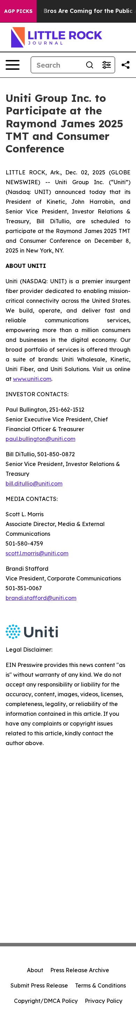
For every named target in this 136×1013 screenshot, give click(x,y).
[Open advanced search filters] (106, 65)
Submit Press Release (39, 985)
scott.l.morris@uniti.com (37, 553)
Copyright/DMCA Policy (46, 1000)
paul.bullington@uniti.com (40, 438)
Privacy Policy (103, 1000)
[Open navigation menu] (13, 65)
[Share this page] (125, 65)
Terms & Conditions (100, 985)
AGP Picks (18, 11)
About (35, 970)
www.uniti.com (32, 378)
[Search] (89, 65)
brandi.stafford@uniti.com (41, 597)
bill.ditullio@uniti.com (34, 483)
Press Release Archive (79, 970)
